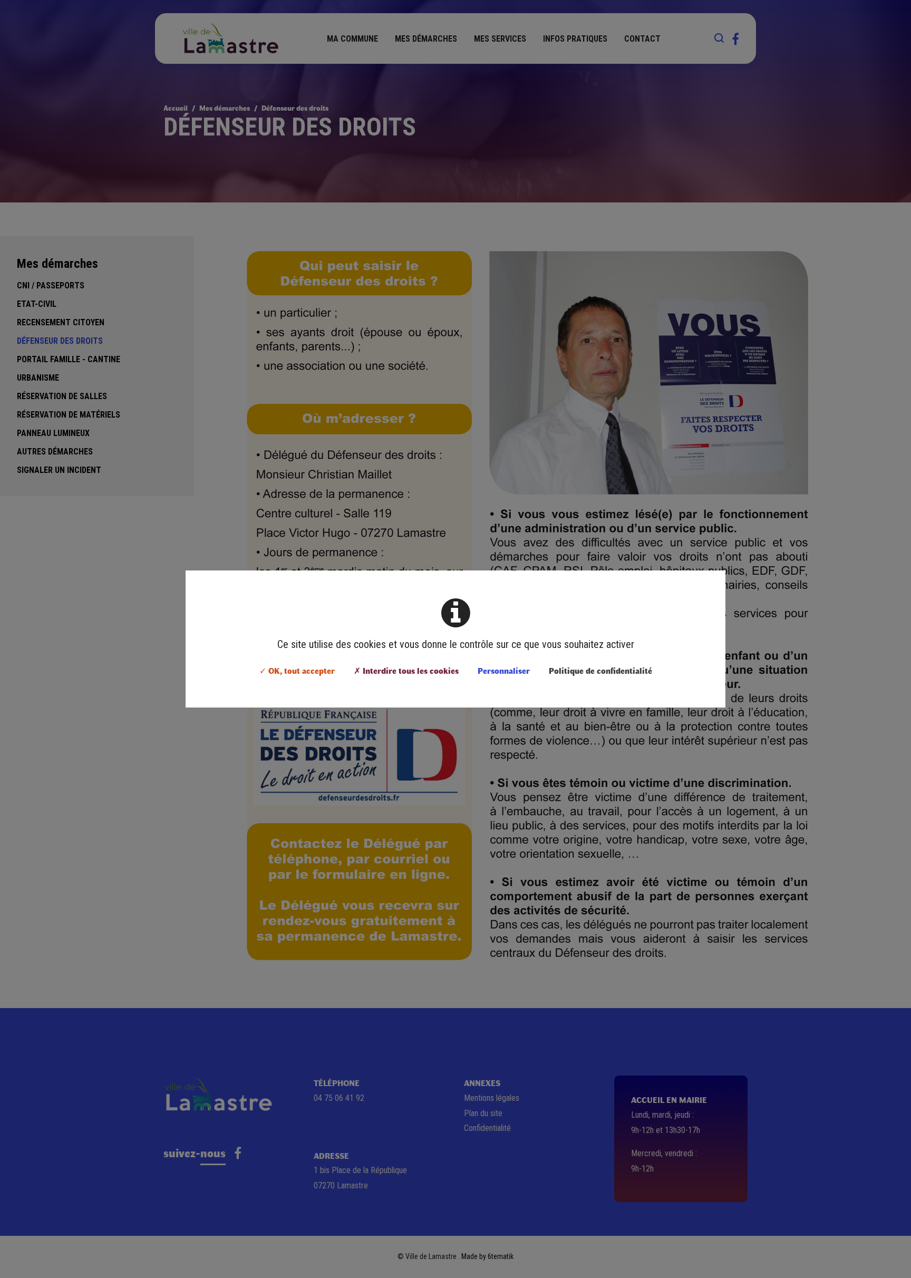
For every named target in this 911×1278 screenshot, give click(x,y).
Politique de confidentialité (600, 670)
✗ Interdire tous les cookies (406, 670)
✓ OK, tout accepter (297, 670)
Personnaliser (504, 670)
